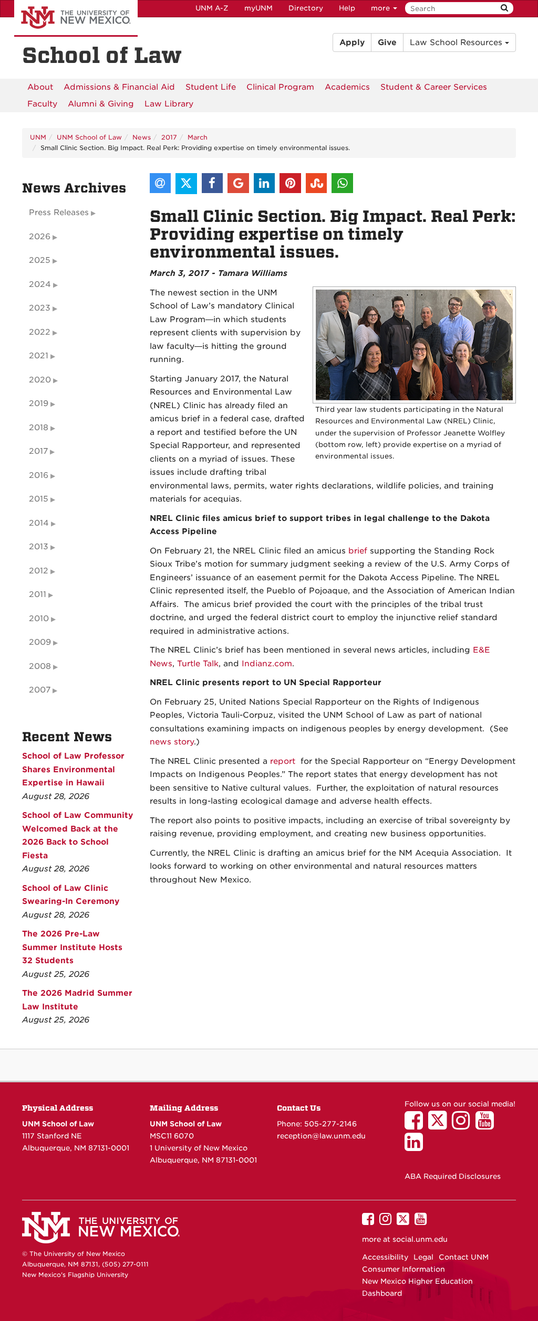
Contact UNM (464, 1257)
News (141, 137)
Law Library (168, 104)
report (282, 761)
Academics (347, 87)
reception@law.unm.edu (321, 1136)
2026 (39, 236)
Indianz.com (267, 663)
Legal (423, 1257)
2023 (39, 308)
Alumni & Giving (101, 104)
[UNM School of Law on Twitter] (440, 1125)
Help (347, 8)
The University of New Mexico (76, 18)
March (198, 137)
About (40, 87)
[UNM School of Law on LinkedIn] (416, 1147)
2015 (38, 499)
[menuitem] (40, 87)
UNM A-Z (212, 8)
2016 (38, 475)
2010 (39, 618)
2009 (40, 642)
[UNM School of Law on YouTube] (487, 1125)
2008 (40, 666)
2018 (38, 427)
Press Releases (59, 212)
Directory (305, 8)
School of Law (102, 55)
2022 (39, 332)
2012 (38, 571)
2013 (38, 546)
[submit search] (504, 8)
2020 (40, 380)
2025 (39, 260)
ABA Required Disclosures (453, 1176)
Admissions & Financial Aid (119, 87)
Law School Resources (457, 42)
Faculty (42, 104)
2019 (38, 403)
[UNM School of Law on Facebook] (416, 1125)
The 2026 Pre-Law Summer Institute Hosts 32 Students (72, 947)
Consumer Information (403, 1269)
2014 (39, 523)
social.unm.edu (420, 1239)
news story (172, 742)
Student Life (210, 87)
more (381, 8)
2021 (38, 355)
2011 (37, 594)
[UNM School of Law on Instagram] (463, 1125)
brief (357, 551)
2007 (39, 690)
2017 (169, 137)
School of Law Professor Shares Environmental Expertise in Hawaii (73, 769)
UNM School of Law (89, 137)
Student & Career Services (433, 87)
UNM (38, 137)
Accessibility (385, 1257)
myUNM (258, 8)
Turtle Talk (198, 663)
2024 (40, 284)
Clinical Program (280, 87)
